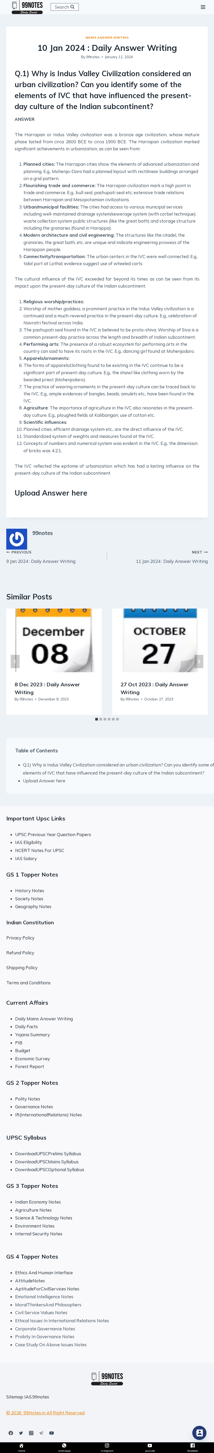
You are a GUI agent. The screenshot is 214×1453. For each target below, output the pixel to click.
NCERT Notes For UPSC (40, 850)
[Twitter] (20, 1432)
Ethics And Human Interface (44, 1272)
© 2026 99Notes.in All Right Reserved (45, 1412)
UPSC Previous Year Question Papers (53, 834)
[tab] (96, 719)
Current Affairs (27, 1002)
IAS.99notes (36, 1397)
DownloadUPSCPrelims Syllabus (48, 1153)
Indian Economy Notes (38, 1202)
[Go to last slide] (15, 661)
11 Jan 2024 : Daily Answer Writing (172, 557)
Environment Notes (35, 1226)
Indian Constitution (30, 922)
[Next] (198, 661)
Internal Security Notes (38, 1233)
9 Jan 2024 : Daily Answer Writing (40, 557)
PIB (18, 1042)
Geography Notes (33, 906)
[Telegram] (41, 1432)
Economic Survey (32, 1058)
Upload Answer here (44, 780)
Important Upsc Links (35, 818)
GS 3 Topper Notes (32, 1185)
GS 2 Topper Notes (32, 1082)
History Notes (29, 890)
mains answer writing (107, 37)
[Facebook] (10, 1432)
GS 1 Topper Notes (32, 874)
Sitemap (14, 1397)
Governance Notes (34, 1106)
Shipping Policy (22, 967)
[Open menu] (203, 7)
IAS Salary (26, 858)
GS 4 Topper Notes (32, 1256)
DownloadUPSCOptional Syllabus (49, 1169)
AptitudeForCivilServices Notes (47, 1288)
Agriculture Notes (33, 1210)
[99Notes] (27, 7)
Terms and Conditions (28, 982)
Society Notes (29, 898)
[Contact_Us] (199, 1433)
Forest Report (29, 1066)
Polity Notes (27, 1098)
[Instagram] (31, 1432)
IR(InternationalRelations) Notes (48, 1114)
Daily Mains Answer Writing (44, 1018)
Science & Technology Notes (43, 1217)
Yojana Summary (32, 1034)
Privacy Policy (20, 937)
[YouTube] (51, 1432)
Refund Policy (20, 952)
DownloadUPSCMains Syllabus (47, 1161)
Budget (22, 1050)
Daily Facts (26, 1026)
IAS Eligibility (28, 842)
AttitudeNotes (30, 1280)
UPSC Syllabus (26, 1137)
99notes (93, 57)
